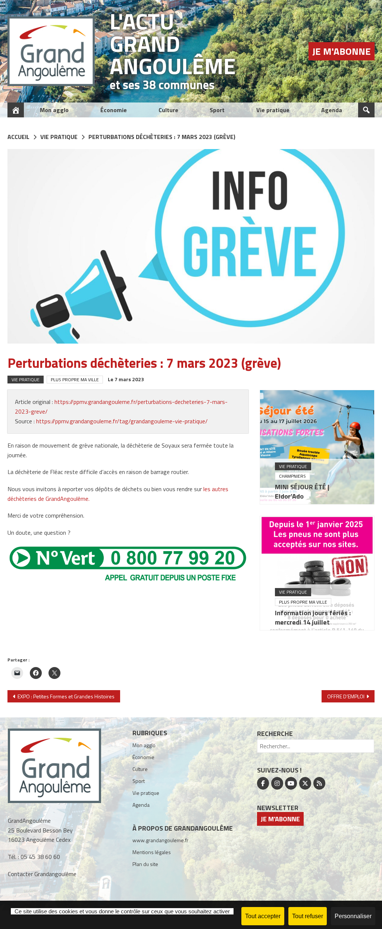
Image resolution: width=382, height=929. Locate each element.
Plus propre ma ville (75, 379)
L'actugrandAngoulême (173, 43)
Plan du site (145, 864)
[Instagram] (277, 783)
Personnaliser (353, 916)
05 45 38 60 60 (40, 856)
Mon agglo (54, 109)
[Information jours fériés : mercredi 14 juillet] (317, 573)
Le (126, 379)
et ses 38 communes (162, 85)
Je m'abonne (341, 51)
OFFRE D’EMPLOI (345, 696)
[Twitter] (305, 783)
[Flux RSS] (319, 783)
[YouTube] (291, 783)
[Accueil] (15, 109)
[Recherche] (366, 109)
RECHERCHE (275, 734)
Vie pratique (272, 109)
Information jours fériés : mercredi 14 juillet (313, 617)
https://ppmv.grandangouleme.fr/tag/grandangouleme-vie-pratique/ (122, 421)
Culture (168, 109)
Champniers (292, 476)
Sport (217, 109)
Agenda (331, 109)
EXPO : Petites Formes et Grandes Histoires (66, 696)
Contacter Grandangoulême (42, 873)
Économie (113, 109)
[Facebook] (263, 783)
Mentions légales (151, 852)
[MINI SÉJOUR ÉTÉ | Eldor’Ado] (317, 447)
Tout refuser (307, 916)
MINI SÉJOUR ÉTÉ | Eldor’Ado (302, 491)
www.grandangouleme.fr (160, 840)
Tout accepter (263, 916)
